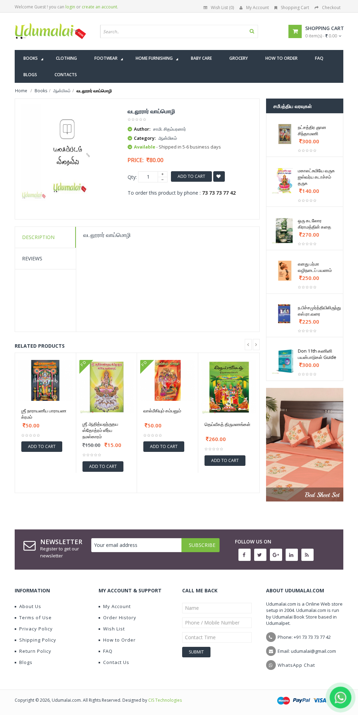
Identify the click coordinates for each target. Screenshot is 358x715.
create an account (99, 7)
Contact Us (116, 662)
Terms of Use (35, 617)
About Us (30, 606)
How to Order (119, 640)
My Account (257, 7)
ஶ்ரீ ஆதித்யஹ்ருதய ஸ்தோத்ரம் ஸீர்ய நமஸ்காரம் (100, 430)
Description (38, 237)
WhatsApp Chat (296, 665)
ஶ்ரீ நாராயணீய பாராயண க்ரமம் (43, 413)
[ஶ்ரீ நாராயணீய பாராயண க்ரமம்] (45, 380)
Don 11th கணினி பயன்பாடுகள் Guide (317, 354)
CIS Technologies (165, 700)
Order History (119, 617)
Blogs (26, 662)
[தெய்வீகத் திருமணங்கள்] (228, 387)
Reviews (32, 258)
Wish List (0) (222, 7)
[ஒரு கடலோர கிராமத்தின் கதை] (285, 230)
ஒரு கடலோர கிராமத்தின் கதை (314, 223)
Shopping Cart (295, 7)
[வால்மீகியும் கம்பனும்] (167, 380)
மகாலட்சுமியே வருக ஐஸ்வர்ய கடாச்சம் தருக (316, 176)
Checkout (331, 7)
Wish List (114, 629)
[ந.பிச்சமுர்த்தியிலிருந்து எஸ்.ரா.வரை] (285, 314)
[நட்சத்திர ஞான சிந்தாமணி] (285, 134)
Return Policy (35, 651)
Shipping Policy (37, 640)
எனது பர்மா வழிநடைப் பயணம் (315, 267)
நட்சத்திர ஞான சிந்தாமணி (312, 130)
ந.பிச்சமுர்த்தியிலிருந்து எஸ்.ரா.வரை (319, 310)
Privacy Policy (36, 629)
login (70, 7)
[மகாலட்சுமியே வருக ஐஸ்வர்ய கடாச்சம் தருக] (285, 180)
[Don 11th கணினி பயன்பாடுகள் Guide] (285, 361)
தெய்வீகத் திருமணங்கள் (227, 424)
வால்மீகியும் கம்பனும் (162, 410)
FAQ (108, 651)
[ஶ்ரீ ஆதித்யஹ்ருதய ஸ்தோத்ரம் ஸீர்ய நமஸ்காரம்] (106, 387)
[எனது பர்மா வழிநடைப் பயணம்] (285, 271)
